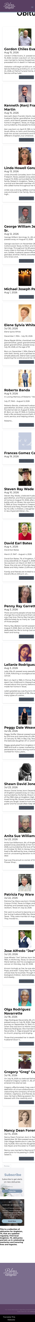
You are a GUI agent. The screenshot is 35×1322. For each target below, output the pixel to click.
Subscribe (12, 1191)
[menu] (32, 7)
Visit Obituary (26, 77)
